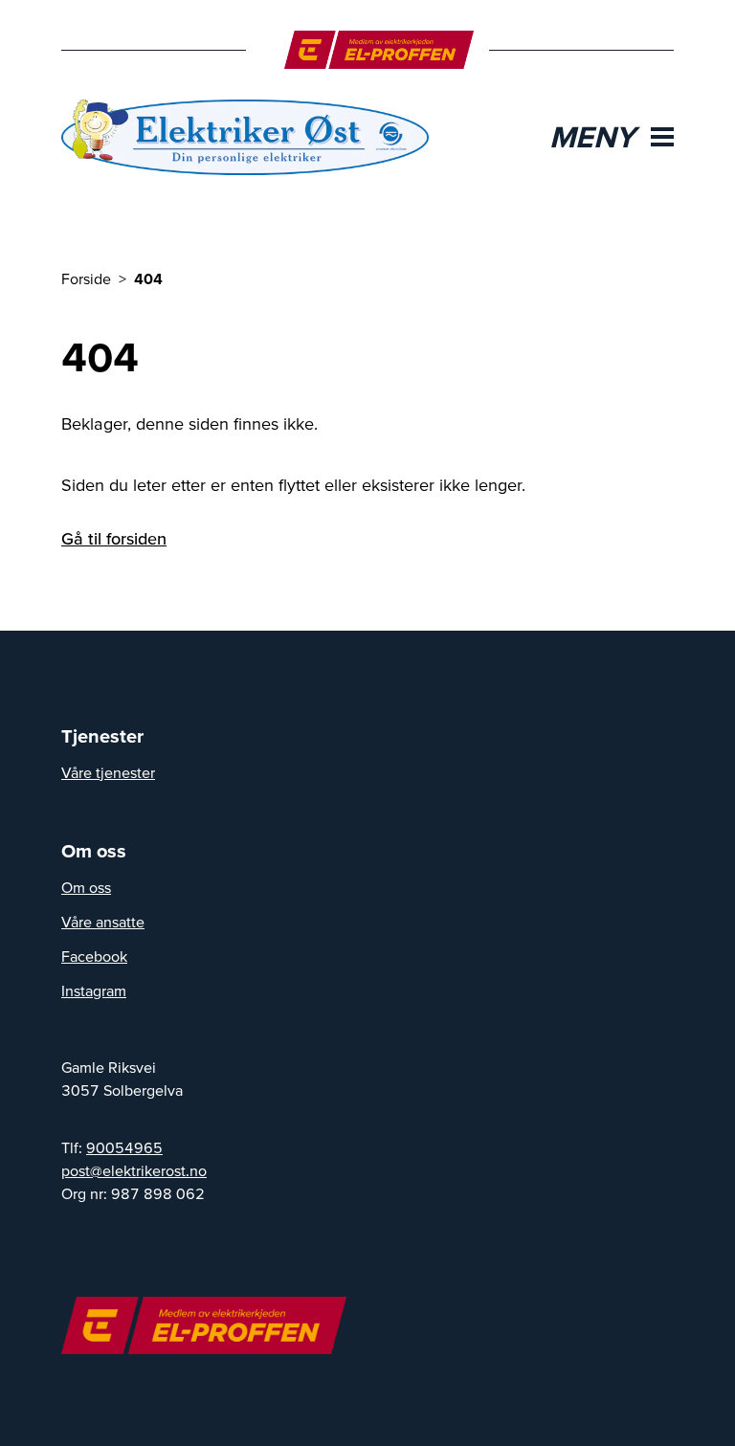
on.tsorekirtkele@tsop (134, 1170)
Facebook (94, 956)
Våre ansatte (103, 921)
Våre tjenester (108, 772)
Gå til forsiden (114, 538)
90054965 (124, 1147)
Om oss (86, 887)
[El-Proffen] (379, 50)
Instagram (93, 990)
